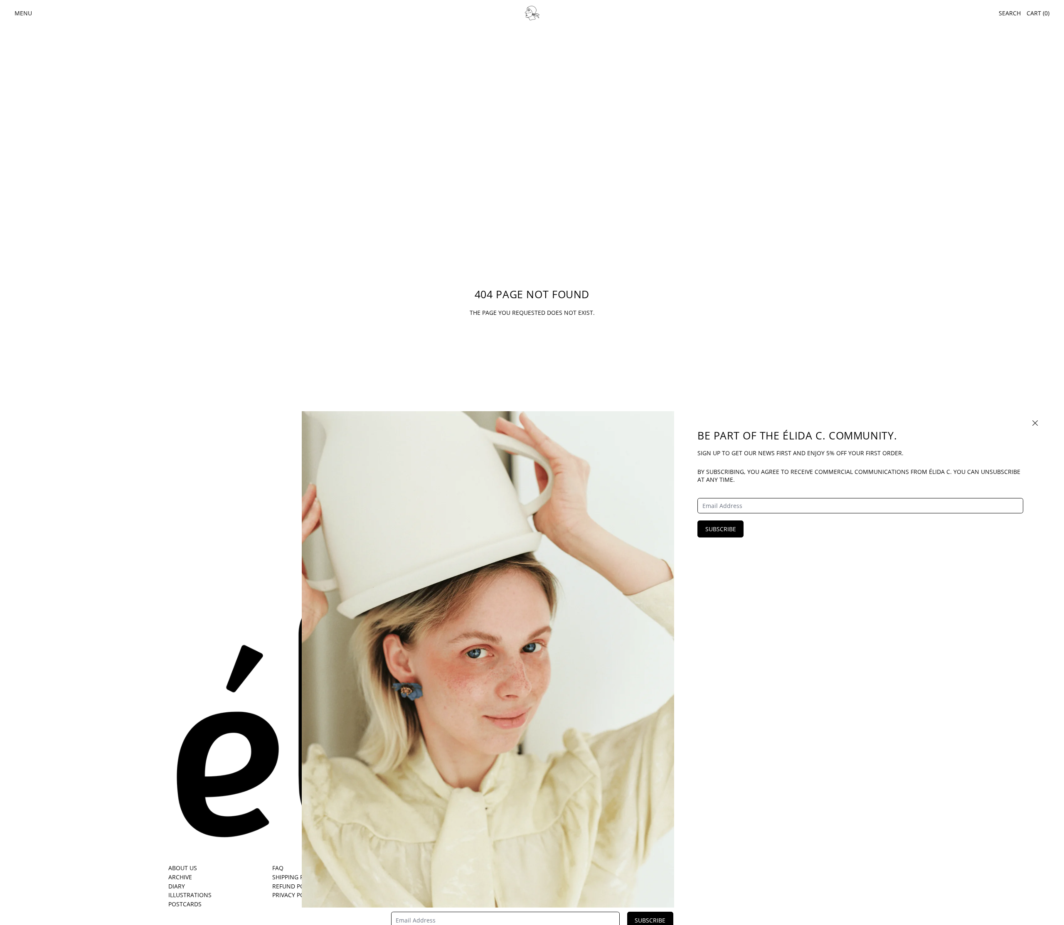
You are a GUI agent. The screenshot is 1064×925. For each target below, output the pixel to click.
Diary (176, 886)
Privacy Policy (294, 895)
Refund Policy (294, 886)
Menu (23, 13)
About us (182, 868)
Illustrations (190, 895)
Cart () (1038, 13)
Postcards (185, 904)
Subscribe (720, 529)
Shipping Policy (296, 877)
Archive (180, 877)
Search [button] (1010, 13)
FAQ (277, 868)
